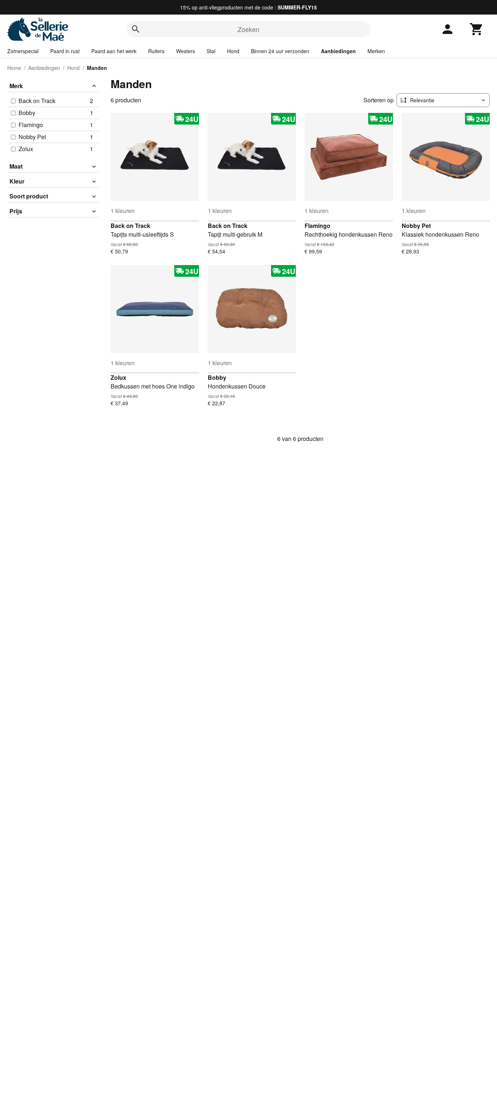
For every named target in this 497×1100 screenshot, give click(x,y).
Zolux (118, 377)
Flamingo (317, 225)
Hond (233, 51)
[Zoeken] (136, 29)
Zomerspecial (23, 51)
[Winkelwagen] (476, 29)
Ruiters (156, 51)
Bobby (217, 377)
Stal (211, 51)
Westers (185, 51)
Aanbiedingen (338, 51)
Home (14, 67)
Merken (376, 51)
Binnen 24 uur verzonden (280, 51)
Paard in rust (65, 51)
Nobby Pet (416, 225)
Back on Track (130, 225)
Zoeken (248, 29)
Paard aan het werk (113, 51)
